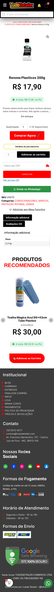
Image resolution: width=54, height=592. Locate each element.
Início (15, 22)
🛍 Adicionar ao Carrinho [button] (27, 358)
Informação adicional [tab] (17, 217)
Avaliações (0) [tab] (14, 223)
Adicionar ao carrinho (33, 154)
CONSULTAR (27, 174)
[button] (47, 36)
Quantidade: (12, 127)
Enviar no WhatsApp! (28, 189)
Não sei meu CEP (11, 180)
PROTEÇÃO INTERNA (12, 204)
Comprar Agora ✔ (27, 135)
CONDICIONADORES (22, 24)
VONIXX (30, 204)
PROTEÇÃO (22, 22)
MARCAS (43, 200)
